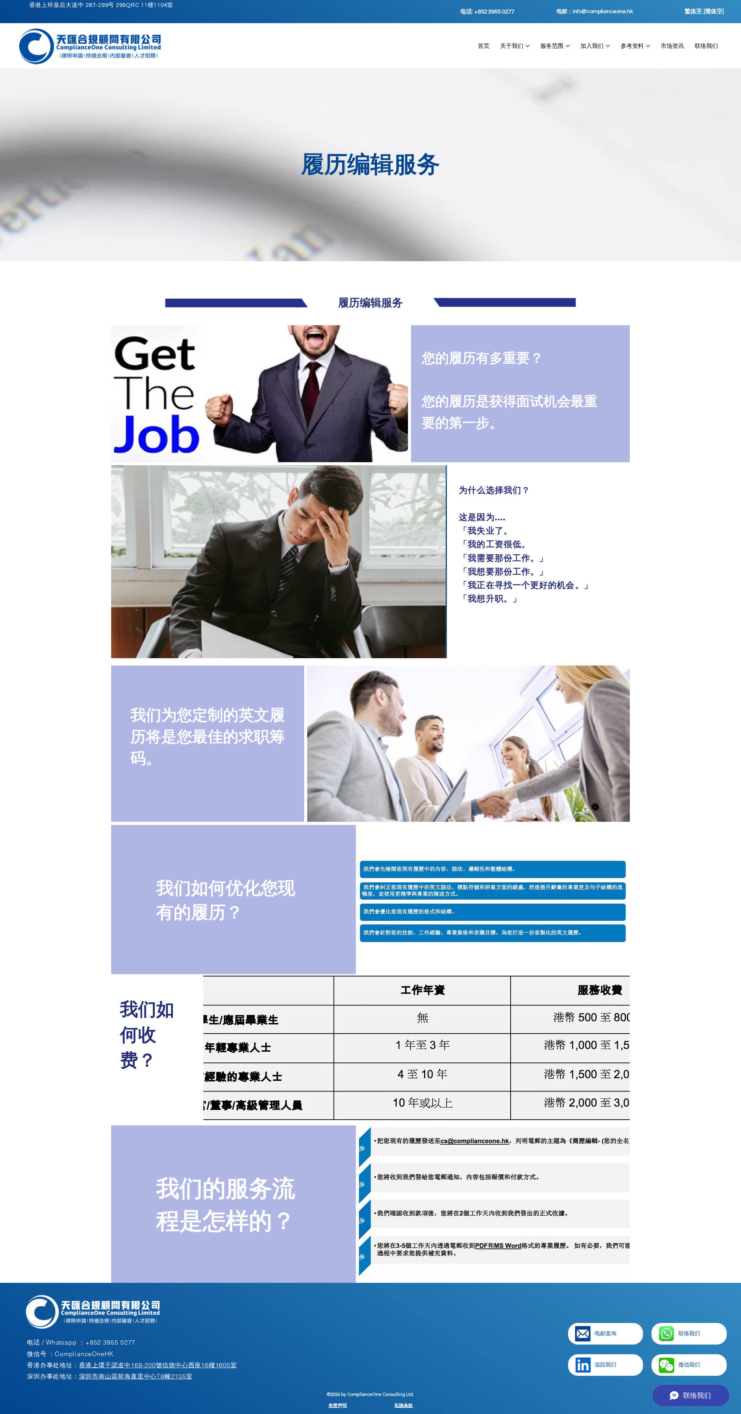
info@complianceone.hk (603, 11)
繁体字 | (695, 11)
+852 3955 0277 (110, 1342)
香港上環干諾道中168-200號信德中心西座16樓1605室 (158, 1365)
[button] (666, 1365)
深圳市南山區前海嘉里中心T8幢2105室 (136, 1376)
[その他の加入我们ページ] (608, 46)
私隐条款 (403, 1405)
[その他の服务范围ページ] (568, 46)
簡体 (711, 11)
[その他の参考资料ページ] (648, 46)
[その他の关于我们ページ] (528, 46)
